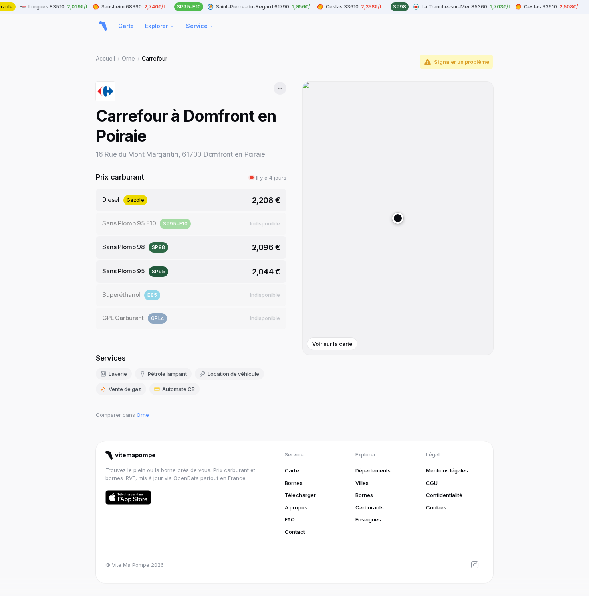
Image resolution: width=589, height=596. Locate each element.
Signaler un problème (461, 62)
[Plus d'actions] (280, 88)
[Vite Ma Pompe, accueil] (103, 26)
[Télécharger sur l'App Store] (128, 497)
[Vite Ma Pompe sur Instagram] (475, 565)
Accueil (105, 58)
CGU (432, 483)
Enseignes (368, 519)
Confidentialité (444, 495)
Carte (126, 25)
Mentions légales (447, 470)
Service (197, 25)
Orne (128, 58)
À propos (296, 507)
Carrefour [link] (154, 58)
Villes (362, 483)
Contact (295, 532)
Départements (373, 470)
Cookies (436, 507)
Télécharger (300, 495)
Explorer (156, 25)
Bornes (294, 483)
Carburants (369, 507)
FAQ (290, 519)
